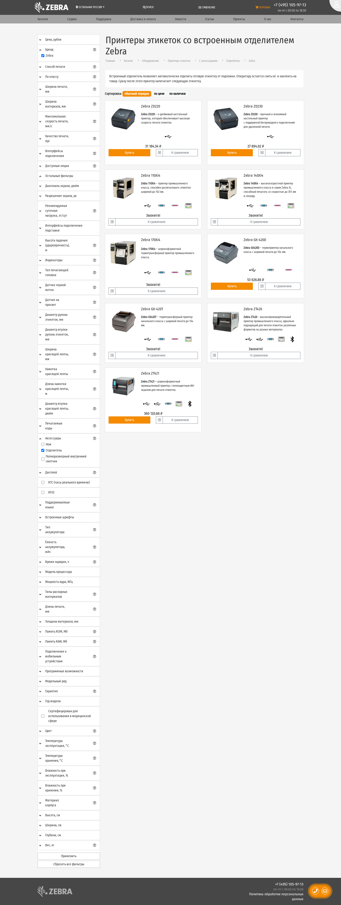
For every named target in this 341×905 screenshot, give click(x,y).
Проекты (239, 19)
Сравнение (208, 7)
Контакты (296, 19)
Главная (110, 60)
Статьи (209, 19)
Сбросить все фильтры (68, 864)
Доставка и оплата (143, 19)
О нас (267, 19)
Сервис (72, 19)
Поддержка (103, 19)
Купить (129, 153)
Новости (180, 19)
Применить (68, 856)
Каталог (43, 19)
